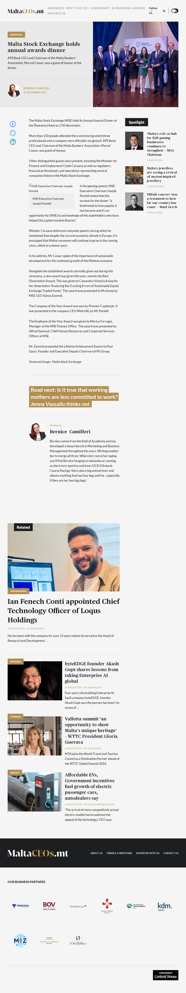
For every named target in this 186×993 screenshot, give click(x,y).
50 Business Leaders (128, 8)
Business (15, 661)
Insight (14, 772)
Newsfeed (56, 8)
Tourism (15, 716)
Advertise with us (147, 853)
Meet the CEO (77, 8)
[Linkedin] (14, 143)
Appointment (18, 591)
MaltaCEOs (57, 13)
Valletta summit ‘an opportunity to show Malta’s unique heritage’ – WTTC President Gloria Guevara (91, 731)
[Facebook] (14, 125)
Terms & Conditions (119, 853)
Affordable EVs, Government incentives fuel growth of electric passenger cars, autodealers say (89, 787)
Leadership (100, 8)
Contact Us (170, 853)
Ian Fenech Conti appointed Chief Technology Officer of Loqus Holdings (64, 611)
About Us (96, 853)
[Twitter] (14, 134)
